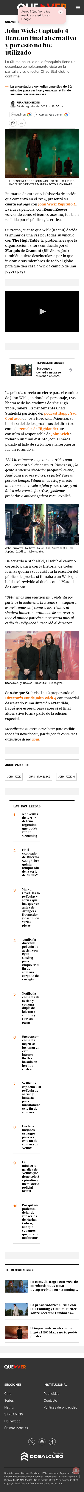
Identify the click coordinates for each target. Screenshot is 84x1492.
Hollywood (12, 1421)
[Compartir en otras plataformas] (22, 123)
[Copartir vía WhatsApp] (13, 123)
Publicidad (51, 1394)
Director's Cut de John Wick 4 (30, 698)
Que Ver (10, 22)
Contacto (50, 1400)
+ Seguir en (19, 114)
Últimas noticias (16, 1428)
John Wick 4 (66, 776)
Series (9, 1400)
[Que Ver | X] (31, 1442)
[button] (78, 7)
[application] (42, 311)
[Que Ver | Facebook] (52, 1442)
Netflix (9, 1407)
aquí (35, 739)
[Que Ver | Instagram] (42, 1442)
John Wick (60, 434)
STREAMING (13, 1414)
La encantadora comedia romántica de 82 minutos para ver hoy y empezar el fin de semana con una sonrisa (41, 90)
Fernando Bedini (28, 102)
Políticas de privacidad (60, 1407)
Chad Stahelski (39, 776)
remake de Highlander (38, 429)
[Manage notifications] (76, 1470)
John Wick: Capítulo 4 (57, 204)
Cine (7, 1394)
